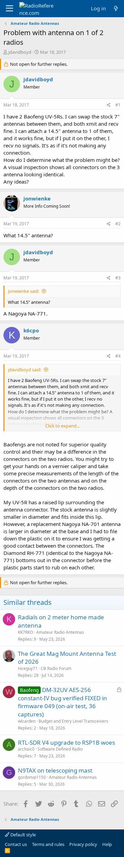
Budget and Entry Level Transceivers (73, 721)
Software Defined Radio (60, 749)
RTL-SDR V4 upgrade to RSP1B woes (66, 742)
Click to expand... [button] (62, 426)
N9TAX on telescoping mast (55, 770)
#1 (118, 105)
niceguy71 (28, 668)
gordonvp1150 (32, 777)
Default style (22, 835)
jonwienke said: (23, 291)
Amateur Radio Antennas (60, 632)
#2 (118, 224)
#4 (118, 356)
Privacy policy (83, 844)
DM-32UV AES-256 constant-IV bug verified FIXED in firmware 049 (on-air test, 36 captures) (62, 702)
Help (107, 844)
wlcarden (26, 721)
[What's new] (116, 8)
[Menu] (9, 8)
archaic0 (26, 749)
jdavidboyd (19, 52)
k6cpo (31, 330)
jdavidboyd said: (24, 369)
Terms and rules (48, 844)
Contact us (16, 844)
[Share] (108, 105)
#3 (118, 278)
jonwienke (37, 198)
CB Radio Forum (56, 668)
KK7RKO (25, 632)
